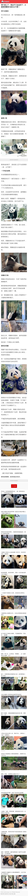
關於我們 (2, 893)
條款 (10, 893)
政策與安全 (7, 893)
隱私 (12, 893)
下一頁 (14, 486)
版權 (14, 893)
